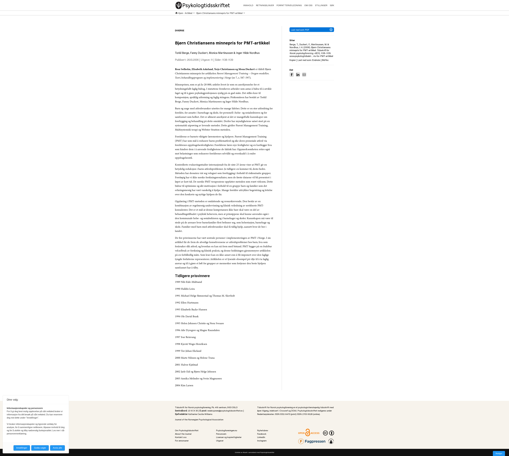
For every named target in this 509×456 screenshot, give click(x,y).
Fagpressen (303, 440)
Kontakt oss (181, 437)
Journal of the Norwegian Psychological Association (199, 419)
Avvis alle (57, 448)
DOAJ (294, 410)
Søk (332, 5)
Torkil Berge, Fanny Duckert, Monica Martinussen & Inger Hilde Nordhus (217, 53)
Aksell (245, 452)
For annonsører (182, 440)
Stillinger (321, 5)
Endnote (316, 60)
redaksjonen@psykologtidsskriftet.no (225, 410)
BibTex (325, 60)
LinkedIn (261, 437)
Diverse (179, 30)
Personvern (221, 433)
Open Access (304, 430)
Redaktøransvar (331, 440)
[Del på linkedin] (298, 74)
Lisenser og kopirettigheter (229, 437)
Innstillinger (21, 448)
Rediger (499, 453)
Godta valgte (40, 448)
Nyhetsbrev (262, 430)
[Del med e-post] (304, 74)
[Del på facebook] (291, 74)
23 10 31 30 (193, 410)
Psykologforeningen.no (226, 430)
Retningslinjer (265, 5)
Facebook (261, 433)
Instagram (262, 440)
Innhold (248, 5)
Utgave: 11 (207, 59)
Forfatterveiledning (289, 5)
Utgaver (219, 440)
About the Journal (183, 433)
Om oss (308, 5)
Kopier (292, 60)
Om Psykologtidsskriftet (186, 430)
